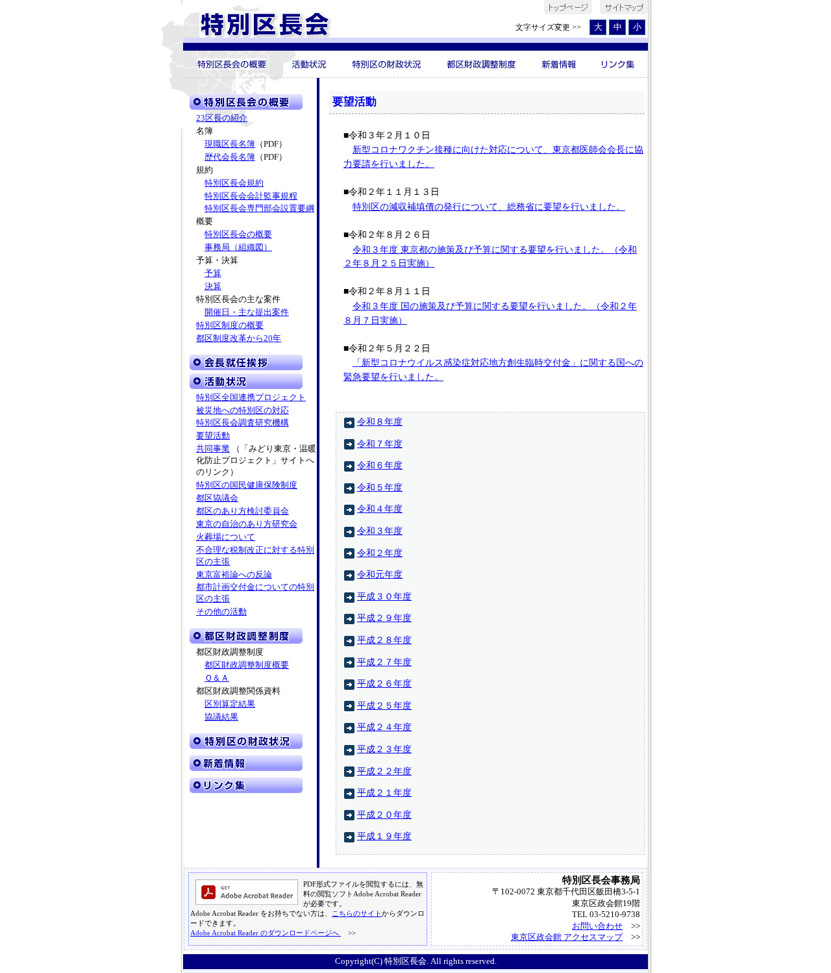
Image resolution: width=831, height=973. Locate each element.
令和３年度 (380, 530)
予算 (213, 273)
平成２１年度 (384, 792)
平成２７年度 (384, 662)
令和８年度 (380, 421)
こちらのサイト (357, 913)
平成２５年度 (384, 705)
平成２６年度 (384, 683)
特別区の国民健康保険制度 (246, 485)
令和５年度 (380, 487)
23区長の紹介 (221, 118)
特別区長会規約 (234, 183)
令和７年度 (380, 443)
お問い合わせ (597, 926)
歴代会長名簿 (230, 157)
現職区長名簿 (230, 144)
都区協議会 (217, 498)
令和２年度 (380, 553)
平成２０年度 (384, 814)
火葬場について (225, 537)
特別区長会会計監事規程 (251, 196)
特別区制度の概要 (230, 325)
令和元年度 (380, 574)
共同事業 (213, 448)
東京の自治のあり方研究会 (246, 524)
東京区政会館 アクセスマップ (567, 937)
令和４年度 (380, 508)
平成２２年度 (384, 771)
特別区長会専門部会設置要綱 (259, 208)
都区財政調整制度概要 (247, 665)
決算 (213, 286)
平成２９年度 (384, 618)
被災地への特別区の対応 (242, 410)
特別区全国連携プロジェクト (251, 397)
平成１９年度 (384, 836)
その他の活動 (221, 611)
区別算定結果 (230, 704)
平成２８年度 (384, 640)
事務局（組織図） (238, 247)
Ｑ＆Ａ (217, 678)
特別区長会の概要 (238, 234)
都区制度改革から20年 (238, 338)
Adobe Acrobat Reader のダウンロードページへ (265, 933)
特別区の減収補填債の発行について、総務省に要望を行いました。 (489, 206)
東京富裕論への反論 (234, 574)
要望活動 (213, 435)
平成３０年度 (384, 596)
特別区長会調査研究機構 (242, 422)
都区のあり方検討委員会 (242, 511)
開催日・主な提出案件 (247, 312)
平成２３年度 (384, 749)
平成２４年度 (384, 727)
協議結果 (221, 717)
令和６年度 (380, 465)
